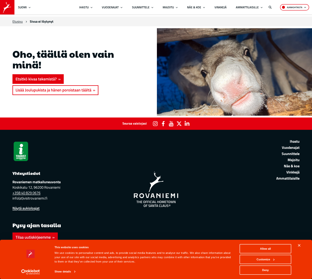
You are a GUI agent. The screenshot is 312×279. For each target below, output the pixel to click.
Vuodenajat (110, 7)
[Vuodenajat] (121, 7)
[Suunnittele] (152, 7)
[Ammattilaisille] (261, 7)
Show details (63, 271)
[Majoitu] (176, 7)
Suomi (22, 7)
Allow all (265, 248)
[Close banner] (299, 245)
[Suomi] (29, 7)
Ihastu (84, 7)
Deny (265, 270)
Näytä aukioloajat (26, 208)
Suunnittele (141, 7)
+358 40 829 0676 (26, 193)
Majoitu (168, 7)
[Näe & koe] (204, 7)
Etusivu (17, 21)
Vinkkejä (220, 7)
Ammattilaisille (247, 7)
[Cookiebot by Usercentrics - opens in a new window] (30, 272)
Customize (263, 259)
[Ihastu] (91, 7)
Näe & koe (194, 7)
